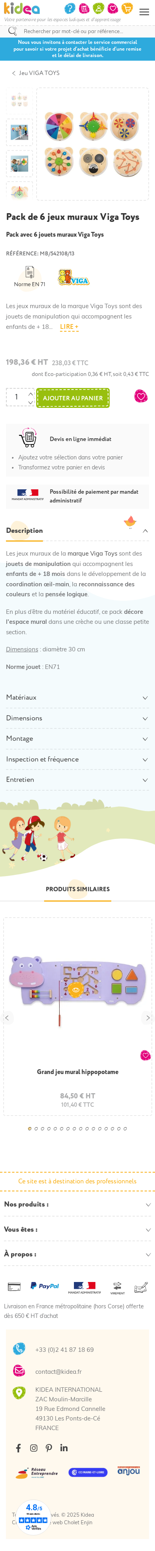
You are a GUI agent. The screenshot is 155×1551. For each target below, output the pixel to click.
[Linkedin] (63, 1448)
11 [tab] (96, 1134)
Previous (7, 1018)
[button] (141, 396)
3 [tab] (45, 1134)
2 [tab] (39, 1134)
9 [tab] (83, 1134)
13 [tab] (108, 1134)
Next (148, 1018)
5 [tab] (58, 1134)
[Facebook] (18, 1448)
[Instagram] (33, 1448)
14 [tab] (115, 1134)
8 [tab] (77, 1134)
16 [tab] (128, 1134)
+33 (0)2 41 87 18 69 (64, 1350)
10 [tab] (89, 1134)
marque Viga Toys (92, 554)
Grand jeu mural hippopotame (77, 1072)
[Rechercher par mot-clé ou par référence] (12, 31)
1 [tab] (32, 1134)
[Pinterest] (48, 1448)
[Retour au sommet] (141, 1535)
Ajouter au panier (73, 398)
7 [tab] (70, 1134)
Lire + (69, 327)
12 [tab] (102, 1134)
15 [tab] (121, 1134)
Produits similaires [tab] (78, 889)
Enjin (87, 1522)
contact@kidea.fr (58, 1372)
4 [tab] (51, 1134)
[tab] (77, 531)
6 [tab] (64, 1134)
